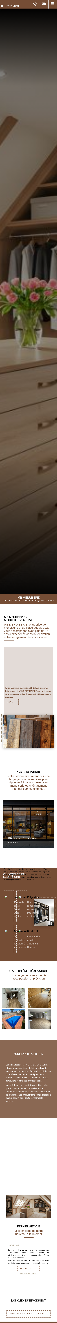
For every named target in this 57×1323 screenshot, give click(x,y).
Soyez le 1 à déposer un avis (27, 1313)
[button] (52, 4)
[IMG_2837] (39, 998)
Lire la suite (27, 1268)
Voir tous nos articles (28, 1273)
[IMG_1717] (13, 998)
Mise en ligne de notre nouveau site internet (28, 1232)
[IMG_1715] (39, 1019)
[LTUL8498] (13, 1019)
